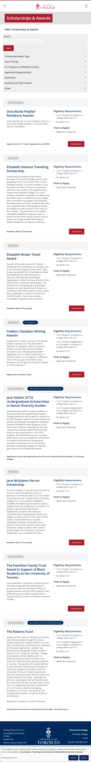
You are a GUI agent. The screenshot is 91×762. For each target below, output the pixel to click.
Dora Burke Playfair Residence (21, 113)
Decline (73, 758)
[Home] (45, 6)
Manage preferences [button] (9, 758)
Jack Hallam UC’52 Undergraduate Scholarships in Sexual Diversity (28, 401)
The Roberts (20, 632)
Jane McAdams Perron (23, 483)
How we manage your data (14, 746)
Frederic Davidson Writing (26, 333)
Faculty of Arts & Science (13, 730)
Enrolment (10, 77)
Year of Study (11, 61)
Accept (83, 758)
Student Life (8, 739)
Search (6, 36)
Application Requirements (18, 72)
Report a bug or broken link (14, 742)
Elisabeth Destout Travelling (27, 169)
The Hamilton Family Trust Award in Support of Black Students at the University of (28, 571)
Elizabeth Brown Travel (23, 256)
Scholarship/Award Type (17, 56)
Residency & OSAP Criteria (18, 83)
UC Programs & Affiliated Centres (22, 67)
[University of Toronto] (48, 736)
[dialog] (45, 754)
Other (8, 88)
